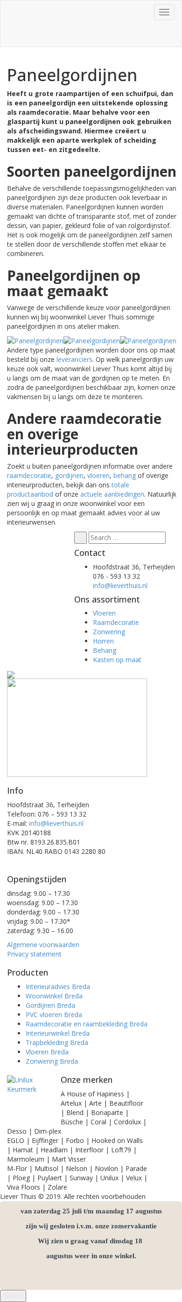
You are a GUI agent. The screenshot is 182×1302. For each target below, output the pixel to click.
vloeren (98, 475)
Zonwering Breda (52, 1061)
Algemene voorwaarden (43, 944)
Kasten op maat (117, 659)
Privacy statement (34, 953)
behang (124, 475)
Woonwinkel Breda (54, 995)
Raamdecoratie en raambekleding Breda (86, 1023)
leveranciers (74, 359)
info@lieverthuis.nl (120, 585)
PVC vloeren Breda (54, 1014)
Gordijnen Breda (50, 1005)
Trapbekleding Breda (57, 1042)
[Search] (80, 538)
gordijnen (69, 475)
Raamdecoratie (116, 622)
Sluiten (13, 1295)
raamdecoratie (29, 475)
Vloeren (104, 613)
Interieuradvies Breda (58, 986)
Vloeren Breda (47, 1051)
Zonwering (109, 631)
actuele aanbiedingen (112, 494)
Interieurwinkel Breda (58, 1033)
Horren (103, 641)
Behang (104, 650)
